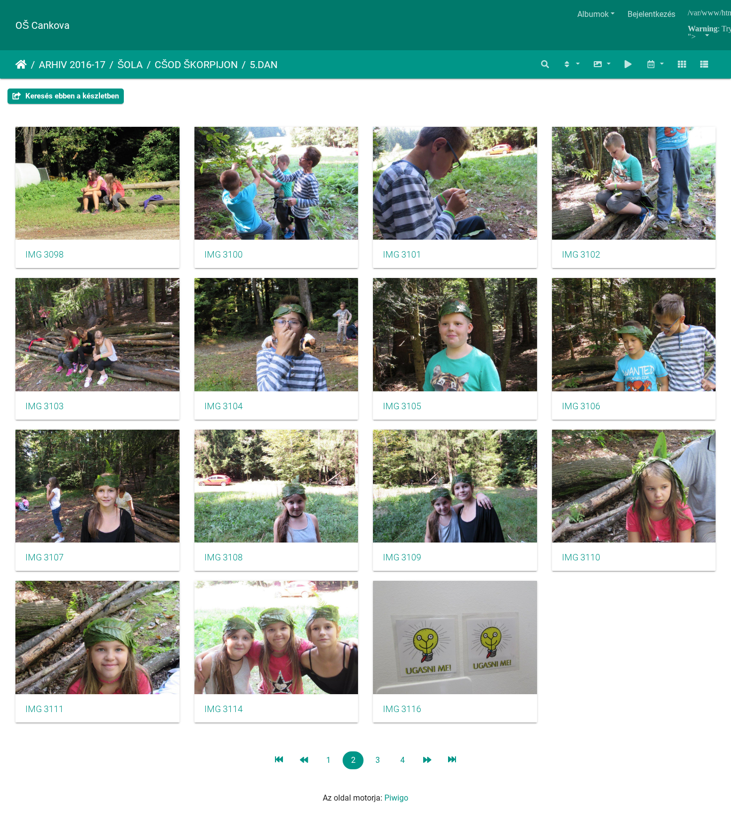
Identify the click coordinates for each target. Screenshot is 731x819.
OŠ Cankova (42, 25)
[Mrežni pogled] (681, 64)
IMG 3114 (223, 709)
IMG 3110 (581, 557)
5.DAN (263, 65)
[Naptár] (655, 64)
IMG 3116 (402, 709)
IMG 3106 (581, 406)
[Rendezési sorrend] (570, 64)
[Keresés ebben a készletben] (545, 64)
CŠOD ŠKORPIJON (196, 65)
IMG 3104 (223, 406)
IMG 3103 (44, 406)
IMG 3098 (44, 255)
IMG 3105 (402, 406)
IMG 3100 (223, 255)
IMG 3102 (581, 255)
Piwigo (396, 798)
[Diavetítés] (628, 64)
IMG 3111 (44, 709)
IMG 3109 (402, 557)
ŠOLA (130, 65)
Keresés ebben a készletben (71, 95)
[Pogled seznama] (704, 64)
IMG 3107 (44, 557)
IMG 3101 (402, 255)
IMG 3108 (223, 557)
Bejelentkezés (651, 14)
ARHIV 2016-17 (72, 65)
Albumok (593, 14)
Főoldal (21, 64)
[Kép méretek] (601, 64)
